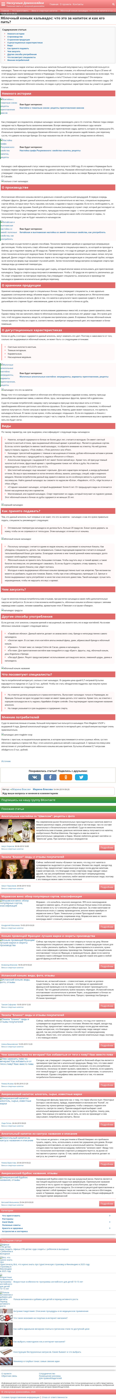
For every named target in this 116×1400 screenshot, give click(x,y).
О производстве (15, 36)
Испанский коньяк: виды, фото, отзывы (28, 975)
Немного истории (15, 33)
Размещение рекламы (50, 1376)
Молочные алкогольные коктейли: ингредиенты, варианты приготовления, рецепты (64, 376)
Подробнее (107, 847)
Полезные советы (11, 1225)
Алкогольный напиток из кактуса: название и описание (39, 1133)
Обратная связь (9, 1376)
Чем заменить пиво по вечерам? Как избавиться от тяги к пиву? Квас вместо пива (57, 1054)
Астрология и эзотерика (15, 1231)
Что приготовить (11, 1215)
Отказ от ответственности (54, 1397)
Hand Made (7, 1222)
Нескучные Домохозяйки (25, 3)
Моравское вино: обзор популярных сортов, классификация (41, 896)
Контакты (78, 4)
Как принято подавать (18, 48)
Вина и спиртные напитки (12, 849)
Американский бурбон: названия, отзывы (29, 1173)
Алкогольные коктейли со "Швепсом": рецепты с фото (38, 816)
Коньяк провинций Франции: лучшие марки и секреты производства (48, 936)
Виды (10, 45)
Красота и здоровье (12, 1228)
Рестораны (7, 1219)
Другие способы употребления (22, 54)
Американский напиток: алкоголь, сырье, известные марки (41, 1094)
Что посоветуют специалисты (21, 57)
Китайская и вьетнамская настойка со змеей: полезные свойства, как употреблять (63, 232)
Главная (54, 4)
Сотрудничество (47, 1373)
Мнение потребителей (18, 60)
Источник (6, 761)
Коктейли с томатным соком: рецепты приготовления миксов (52, 108)
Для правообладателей (50, 1378)
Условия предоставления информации (20, 1397)
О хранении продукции (18, 39)
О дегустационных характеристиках (25, 42)
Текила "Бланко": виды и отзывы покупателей (32, 856)
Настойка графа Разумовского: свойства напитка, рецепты (50, 150)
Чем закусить (13, 51)
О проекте (65, 4)
